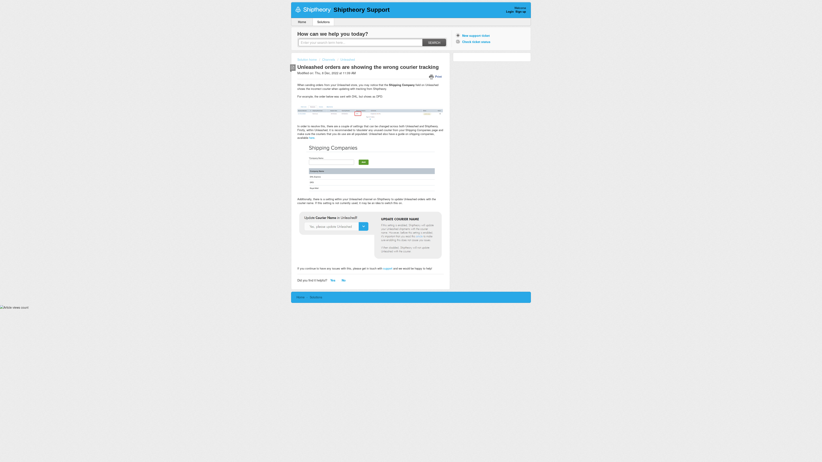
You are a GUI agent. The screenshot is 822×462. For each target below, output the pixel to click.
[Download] (403, 179)
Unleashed (347, 59)
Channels (328, 59)
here (311, 138)
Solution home (307, 59)
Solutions (323, 22)
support (388, 268)
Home (302, 22)
